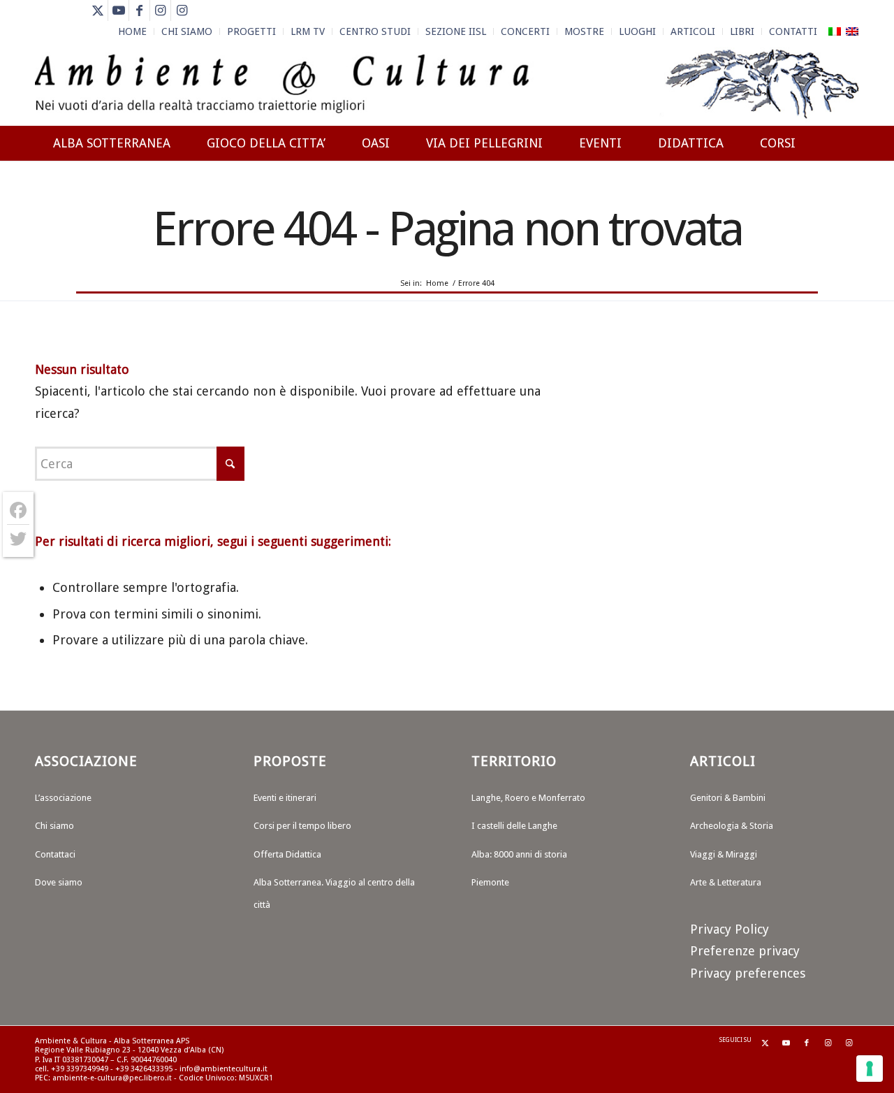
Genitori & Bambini (727, 797)
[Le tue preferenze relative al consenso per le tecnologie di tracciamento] (869, 1068)
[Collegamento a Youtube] (118, 10)
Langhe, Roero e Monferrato (528, 797)
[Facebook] (18, 510)
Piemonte (490, 882)
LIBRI (742, 31)
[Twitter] (18, 539)
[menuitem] (132, 31)
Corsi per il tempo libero (302, 825)
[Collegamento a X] (97, 10)
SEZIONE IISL (455, 31)
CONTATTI (793, 31)
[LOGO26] (447, 84)
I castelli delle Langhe (514, 825)
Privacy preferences (747, 973)
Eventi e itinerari (285, 797)
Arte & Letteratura (725, 882)
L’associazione (63, 797)
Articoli (692, 31)
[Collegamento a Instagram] (160, 10)
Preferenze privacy (745, 950)
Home (132, 31)
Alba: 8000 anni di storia (519, 854)
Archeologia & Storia (731, 825)
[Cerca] (845, 193)
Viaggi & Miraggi (723, 854)
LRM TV (308, 31)
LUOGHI (637, 31)
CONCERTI (525, 31)
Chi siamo (54, 825)
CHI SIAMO (186, 31)
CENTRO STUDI (375, 31)
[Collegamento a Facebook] (139, 10)
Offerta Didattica (287, 854)
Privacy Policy (729, 929)
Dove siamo (58, 882)
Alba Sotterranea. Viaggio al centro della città (334, 893)
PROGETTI (251, 31)
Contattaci (55, 854)
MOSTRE (584, 31)
